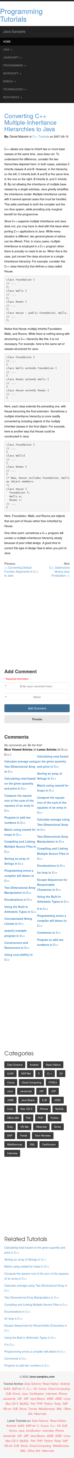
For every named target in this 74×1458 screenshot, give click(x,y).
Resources (11, 97)
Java (6, 49)
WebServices (14, 1144)
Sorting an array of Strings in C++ (25, 1259)
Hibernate (41, 1127)
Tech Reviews (43, 1135)
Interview (12, 1153)
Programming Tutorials (21, 15)
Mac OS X (27, 1109)
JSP (53, 1091)
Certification (49, 1144)
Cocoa (10, 1082)
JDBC (57, 1100)
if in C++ (42, 909)
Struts (57, 1127)
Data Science (14, 1065)
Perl (28, 1118)
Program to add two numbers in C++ (27, 1365)
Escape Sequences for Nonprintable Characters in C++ (52, 885)
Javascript (26, 1091)
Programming (13, 65)
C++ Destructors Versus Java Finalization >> (59, 571)
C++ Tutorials (41, 136)
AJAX (10, 1073)
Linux (10, 1109)
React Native (53, 1065)
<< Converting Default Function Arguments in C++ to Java (21, 571)
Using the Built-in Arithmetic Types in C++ (30, 1337)
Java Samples (14, 31)
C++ (49, 1073)
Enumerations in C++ (18, 899)
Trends (23, 1135)
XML (32, 1144)
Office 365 (13, 1118)
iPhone (44, 1109)
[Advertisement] (37, 622)
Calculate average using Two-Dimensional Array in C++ (20, 766)
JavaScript (11, 57)
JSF (41, 1091)
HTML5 (53, 1082)
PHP (40, 1118)
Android (34, 1065)
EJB (44, 1100)
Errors (16, 1394)
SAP (9, 1135)
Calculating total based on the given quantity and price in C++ (20, 783)
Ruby (10, 1127)
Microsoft (11, 73)
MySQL (59, 1109)
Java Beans (28, 1100)
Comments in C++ (49, 932)
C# (61, 1073)
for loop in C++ (47, 872)
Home (7, 41)
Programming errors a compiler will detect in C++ (19, 875)
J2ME (10, 1100)
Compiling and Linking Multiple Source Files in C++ (20, 846)
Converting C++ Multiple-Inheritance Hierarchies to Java (30, 122)
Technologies (13, 89)
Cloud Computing (31, 1082)
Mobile (8, 81)
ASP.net (26, 1073)
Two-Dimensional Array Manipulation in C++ (31, 1297)
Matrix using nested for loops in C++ (26, 1266)
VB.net (24, 1127)
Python (55, 1118)
